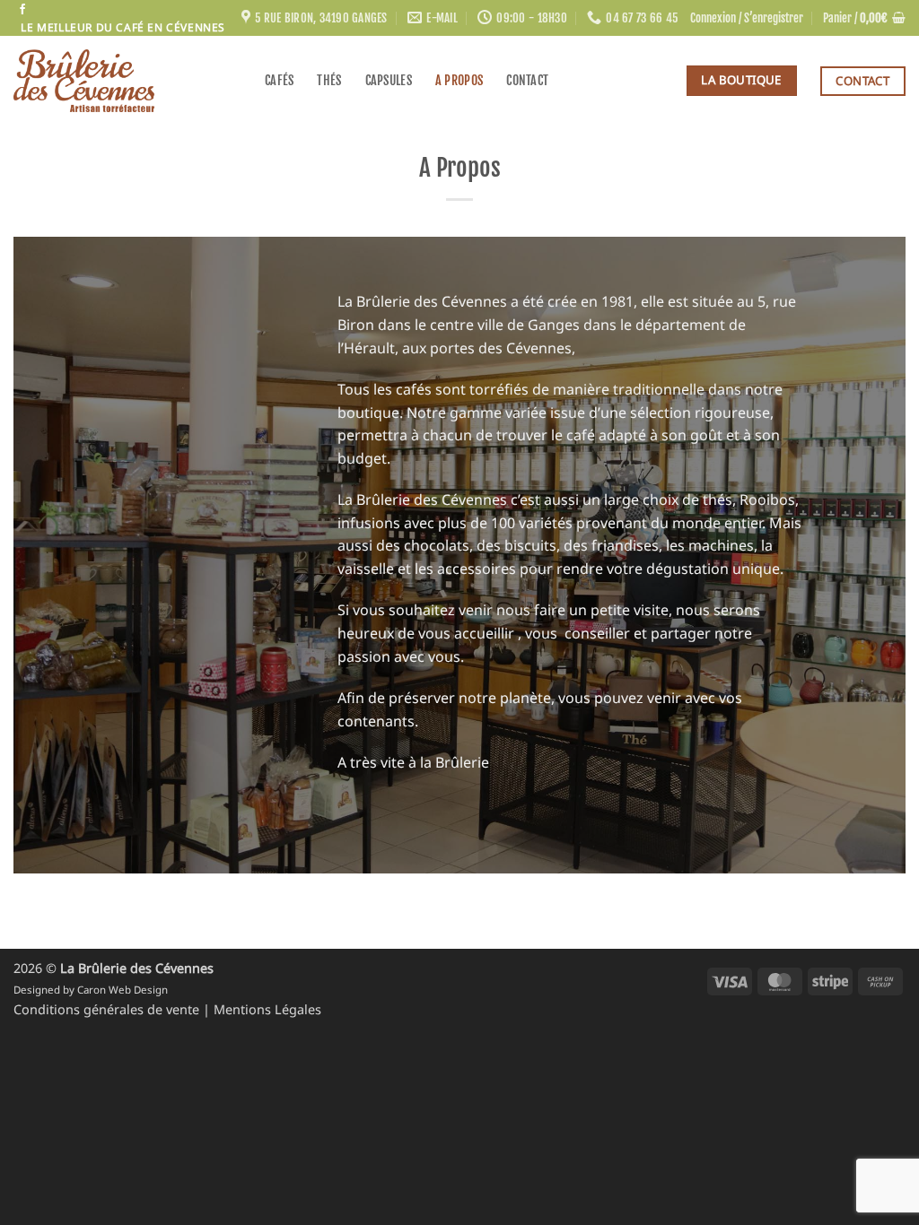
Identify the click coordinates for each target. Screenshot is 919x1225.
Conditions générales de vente (108, 1009)
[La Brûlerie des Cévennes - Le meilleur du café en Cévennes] (125, 81)
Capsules (388, 80)
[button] (746, 18)
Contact (527, 80)
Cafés (279, 80)
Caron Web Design (122, 989)
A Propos (459, 80)
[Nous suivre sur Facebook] (22, 10)
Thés (329, 80)
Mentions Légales (267, 1009)
